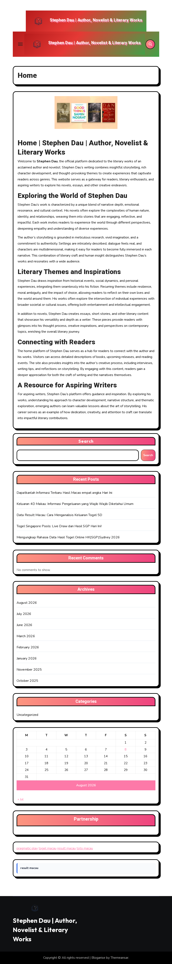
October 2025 (27, 680)
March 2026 (26, 636)
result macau (66, 848)
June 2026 (25, 625)
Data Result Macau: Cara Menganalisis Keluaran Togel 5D (59, 515)
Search (86, 441)
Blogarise (98, 957)
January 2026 (27, 658)
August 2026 (27, 602)
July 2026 (24, 614)
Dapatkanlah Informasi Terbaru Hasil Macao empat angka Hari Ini (64, 492)
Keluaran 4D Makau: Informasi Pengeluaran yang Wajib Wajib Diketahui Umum (75, 504)
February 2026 (28, 647)
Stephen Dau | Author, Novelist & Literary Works (96, 20)
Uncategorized (27, 714)
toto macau (85, 848)
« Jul (20, 799)
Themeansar (119, 957)
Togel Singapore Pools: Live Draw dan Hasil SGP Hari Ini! (59, 526)
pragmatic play (27, 848)
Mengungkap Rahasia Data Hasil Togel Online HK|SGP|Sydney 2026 (68, 537)
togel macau (47, 848)
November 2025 (29, 669)
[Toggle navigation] (20, 44)
